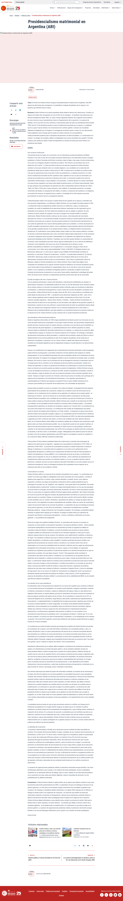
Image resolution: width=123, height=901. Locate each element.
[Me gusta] (30, 845)
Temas (52, 8)
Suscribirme (17, 146)
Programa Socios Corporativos (92, 2)
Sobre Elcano (116, 8)
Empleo (61, 895)
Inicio (11, 15)
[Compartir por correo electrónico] (11, 114)
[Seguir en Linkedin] (115, 895)
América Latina (25, 15)
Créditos (64, 891)
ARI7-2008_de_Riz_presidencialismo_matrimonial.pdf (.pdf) (19, 130)
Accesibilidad (90, 891)
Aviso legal (40, 891)
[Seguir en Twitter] (106, 895)
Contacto (31, 891)
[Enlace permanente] (16, 114)
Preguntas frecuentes (77, 891)
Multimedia (105, 8)
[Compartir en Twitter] (16, 110)
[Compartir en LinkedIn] (20, 110)
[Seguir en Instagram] (111, 895)
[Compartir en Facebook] (11, 110)
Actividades (96, 8)
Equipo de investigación (74, 8)
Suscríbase (107, 2)
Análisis (17, 15)
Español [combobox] (117, 2)
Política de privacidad (53, 891)
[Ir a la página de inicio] (12, 7)
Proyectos (88, 8)
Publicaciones (61, 8)
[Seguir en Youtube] (120, 895)
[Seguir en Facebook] (102, 895)
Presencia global (20, 2)
